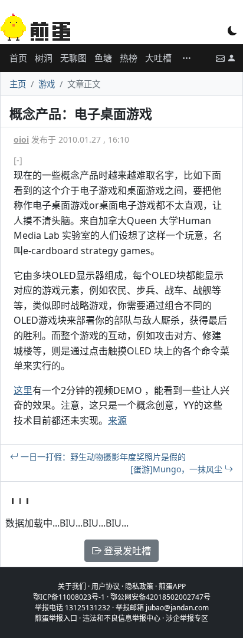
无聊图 (73, 58)
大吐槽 (158, 58)
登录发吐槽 (126, 550)
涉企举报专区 (187, 618)
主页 (17, 84)
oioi (21, 139)
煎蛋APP (172, 586)
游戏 (46, 84)
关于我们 (72, 586)
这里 (23, 390)
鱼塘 (103, 58)
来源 (117, 420)
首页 (18, 58)
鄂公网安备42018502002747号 (160, 597)
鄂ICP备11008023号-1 (69, 597)
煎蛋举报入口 (56, 618)
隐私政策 (139, 586)
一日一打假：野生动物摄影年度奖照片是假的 (102, 456)
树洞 (43, 58)
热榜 (128, 58)
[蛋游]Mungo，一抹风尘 (177, 469)
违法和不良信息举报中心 (121, 618)
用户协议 (105, 586)
